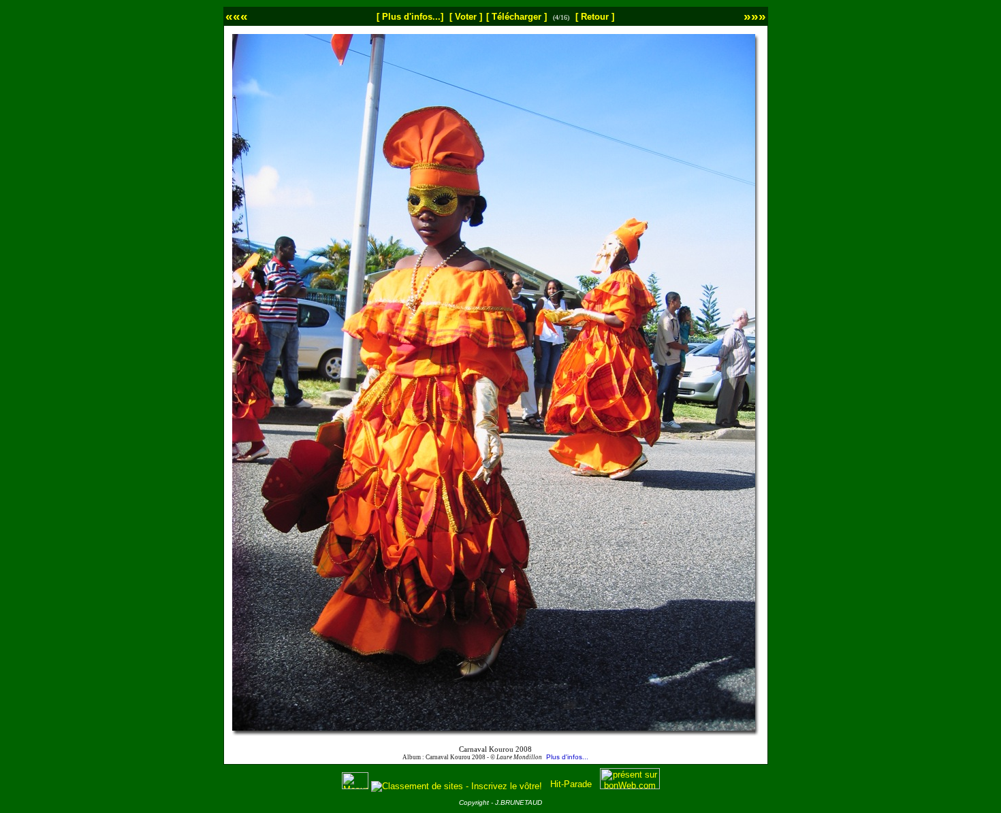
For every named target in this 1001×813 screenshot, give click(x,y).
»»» (755, 16)
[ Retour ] (594, 17)
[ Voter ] (465, 17)
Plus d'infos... (567, 757)
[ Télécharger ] (516, 17)
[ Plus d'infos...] (410, 17)
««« (236, 16)
